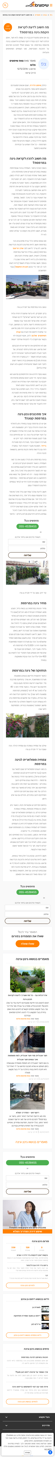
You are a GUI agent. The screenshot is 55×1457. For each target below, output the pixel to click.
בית (51, 15)
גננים (45, 15)
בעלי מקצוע (44, 1417)
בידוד (43, 445)
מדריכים (46, 1425)
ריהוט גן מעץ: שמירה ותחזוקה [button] (27, 1315)
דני (46, 1275)
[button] (5, 5)
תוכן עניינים (7, 27)
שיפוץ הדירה (35, 85)
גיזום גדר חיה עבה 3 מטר (37, 1265)
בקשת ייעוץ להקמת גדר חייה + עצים (32, 1255)
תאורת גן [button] (36, 1307)
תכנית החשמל (21, 267)
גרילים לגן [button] (35, 1324)
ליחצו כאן (48, 1449)
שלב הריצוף (18, 248)
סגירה (27, 1452)
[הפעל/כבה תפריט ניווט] (51, 5)
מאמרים (37, 15)
